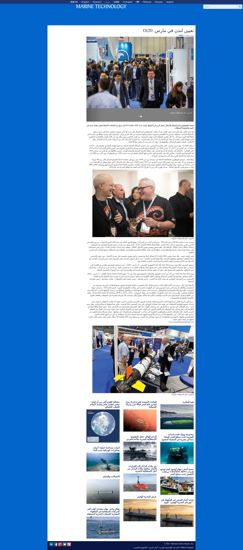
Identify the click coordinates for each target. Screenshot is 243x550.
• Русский (158, 2)
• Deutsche (97, 2)
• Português (127, 2)
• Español (85, 2)
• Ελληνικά (146, 2)
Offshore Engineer (187, 547)
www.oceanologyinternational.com (181, 322)
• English (170, 2)
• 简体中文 (74, 2)
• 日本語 (116, 2)
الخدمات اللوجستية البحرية (169, 547)
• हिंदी (137, 2)
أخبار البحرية (153, 547)
